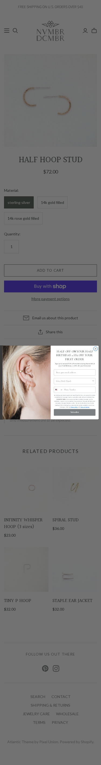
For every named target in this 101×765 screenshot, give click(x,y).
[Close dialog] (95, 348)
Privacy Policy (74, 407)
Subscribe (74, 412)
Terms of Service (84, 407)
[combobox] (74, 381)
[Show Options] (93, 381)
